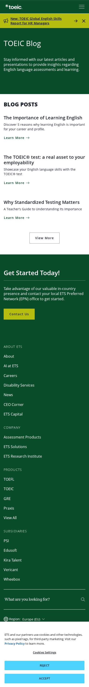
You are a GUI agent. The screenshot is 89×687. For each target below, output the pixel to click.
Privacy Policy (15, 643)
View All (10, 517)
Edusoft (10, 550)
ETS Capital (13, 414)
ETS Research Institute (23, 456)
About (9, 356)
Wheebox (12, 579)
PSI (6, 540)
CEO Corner (14, 404)
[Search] (83, 599)
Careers (10, 375)
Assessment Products (22, 437)
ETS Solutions (15, 446)
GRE (7, 498)
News (8, 394)
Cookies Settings (44, 652)
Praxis (9, 508)
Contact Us (19, 314)
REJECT (44, 665)
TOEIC (9, 488)
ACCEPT (44, 678)
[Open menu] (82, 7)
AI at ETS (11, 365)
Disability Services (19, 385)
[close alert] (84, 21)
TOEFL (9, 479)
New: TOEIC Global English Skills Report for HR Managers (36, 20)
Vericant (11, 569)
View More (44, 238)
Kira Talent (13, 560)
